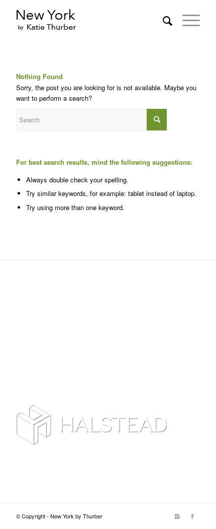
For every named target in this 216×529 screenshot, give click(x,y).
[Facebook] (192, 515)
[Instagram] (177, 515)
